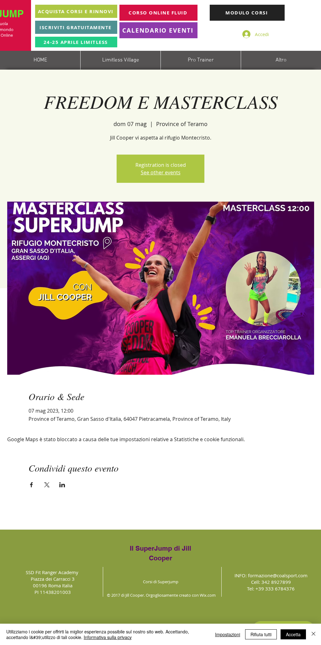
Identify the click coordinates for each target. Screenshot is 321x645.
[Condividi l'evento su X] (47, 484)
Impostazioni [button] (227, 634)
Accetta (293, 634)
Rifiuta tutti (260, 634)
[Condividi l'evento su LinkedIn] (62, 484)
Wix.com (208, 595)
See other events (161, 172)
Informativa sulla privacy (108, 637)
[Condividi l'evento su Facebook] (31, 484)
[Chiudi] (313, 634)
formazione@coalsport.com (278, 575)
